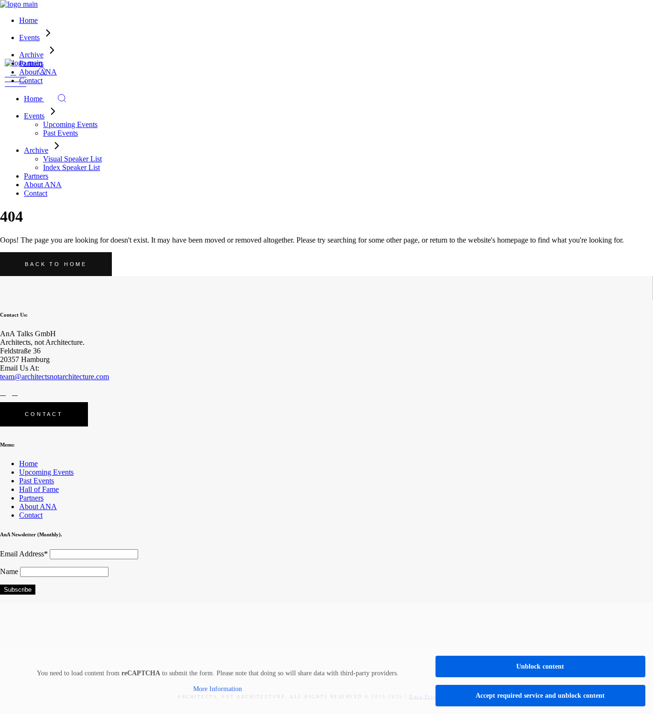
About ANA (38, 506)
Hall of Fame (39, 489)
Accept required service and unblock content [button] (540, 695)
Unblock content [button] (540, 666)
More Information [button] (217, 689)
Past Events (36, 481)
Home (28, 463)
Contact (31, 515)
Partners (31, 498)
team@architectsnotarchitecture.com (54, 377)
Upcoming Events (46, 472)
